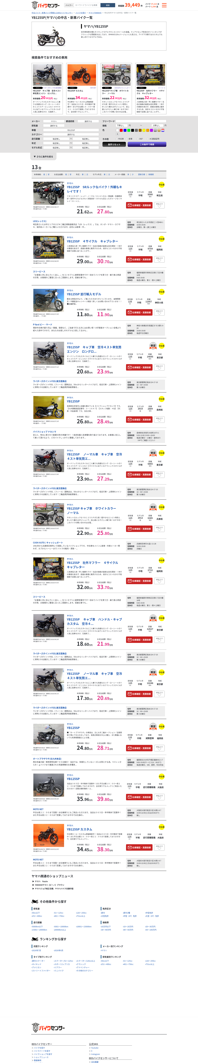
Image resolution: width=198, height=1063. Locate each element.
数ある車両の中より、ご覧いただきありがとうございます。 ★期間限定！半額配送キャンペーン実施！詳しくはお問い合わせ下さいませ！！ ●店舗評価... (94, 301)
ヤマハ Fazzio (41, 881)
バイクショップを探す (43, 1054)
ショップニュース (41, 1057)
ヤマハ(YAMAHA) (95, 12)
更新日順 (141, 174)
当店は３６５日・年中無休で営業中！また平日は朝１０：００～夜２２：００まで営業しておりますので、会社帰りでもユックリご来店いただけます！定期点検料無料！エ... (94, 786)
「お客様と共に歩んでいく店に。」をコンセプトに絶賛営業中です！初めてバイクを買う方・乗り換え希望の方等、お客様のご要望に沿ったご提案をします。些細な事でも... (77, 276)
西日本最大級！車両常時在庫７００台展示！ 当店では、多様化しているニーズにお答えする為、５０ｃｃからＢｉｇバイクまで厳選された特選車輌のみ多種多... (77, 763)
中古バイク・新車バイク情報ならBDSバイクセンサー (52, 12)
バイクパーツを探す (42, 1050)
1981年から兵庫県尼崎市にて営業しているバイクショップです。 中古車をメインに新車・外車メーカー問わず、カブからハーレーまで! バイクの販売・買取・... (76, 547)
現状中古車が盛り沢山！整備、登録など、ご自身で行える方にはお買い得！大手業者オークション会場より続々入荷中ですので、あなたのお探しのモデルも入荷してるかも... (77, 329)
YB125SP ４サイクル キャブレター (92, 241)
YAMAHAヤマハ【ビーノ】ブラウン (49, 885)
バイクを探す (81, 12)
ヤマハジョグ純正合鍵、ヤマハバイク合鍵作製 (53, 888)
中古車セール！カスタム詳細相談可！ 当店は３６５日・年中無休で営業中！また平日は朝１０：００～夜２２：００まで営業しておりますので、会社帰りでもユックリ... (94, 836)
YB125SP (73, 401)
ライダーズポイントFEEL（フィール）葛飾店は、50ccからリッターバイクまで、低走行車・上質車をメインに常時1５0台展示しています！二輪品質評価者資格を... (77, 385)
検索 (108, 5)
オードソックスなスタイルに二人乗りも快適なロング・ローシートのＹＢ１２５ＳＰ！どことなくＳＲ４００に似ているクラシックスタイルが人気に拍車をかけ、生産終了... (94, 358)
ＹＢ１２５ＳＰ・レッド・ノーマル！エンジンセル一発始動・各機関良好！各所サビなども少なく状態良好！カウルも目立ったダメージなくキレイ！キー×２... (94, 198)
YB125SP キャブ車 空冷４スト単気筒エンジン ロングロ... (94, 349)
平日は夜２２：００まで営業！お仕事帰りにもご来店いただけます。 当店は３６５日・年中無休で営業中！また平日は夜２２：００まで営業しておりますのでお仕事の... (77, 813)
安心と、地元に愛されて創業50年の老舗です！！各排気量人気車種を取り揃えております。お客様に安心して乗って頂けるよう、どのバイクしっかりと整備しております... (77, 436)
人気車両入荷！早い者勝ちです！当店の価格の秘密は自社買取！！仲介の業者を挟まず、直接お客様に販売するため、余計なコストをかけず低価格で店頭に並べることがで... (94, 248)
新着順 (151, 174)
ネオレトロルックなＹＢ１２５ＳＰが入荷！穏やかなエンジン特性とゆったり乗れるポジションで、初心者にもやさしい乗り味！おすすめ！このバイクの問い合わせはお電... (94, 520)
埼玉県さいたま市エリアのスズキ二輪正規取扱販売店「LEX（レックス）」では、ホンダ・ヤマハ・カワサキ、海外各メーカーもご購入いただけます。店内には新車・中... (76, 225)
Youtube (94, 1047)
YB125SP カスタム (79, 829)
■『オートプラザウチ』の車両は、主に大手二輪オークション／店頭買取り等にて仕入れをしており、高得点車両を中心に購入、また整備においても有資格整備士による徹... (94, 735)
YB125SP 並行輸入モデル (84, 294)
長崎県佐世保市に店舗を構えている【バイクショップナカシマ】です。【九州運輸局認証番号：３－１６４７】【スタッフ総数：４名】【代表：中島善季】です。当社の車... (94, 408)
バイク (68, 5)
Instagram (95, 1054)
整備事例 (37, 1060)
